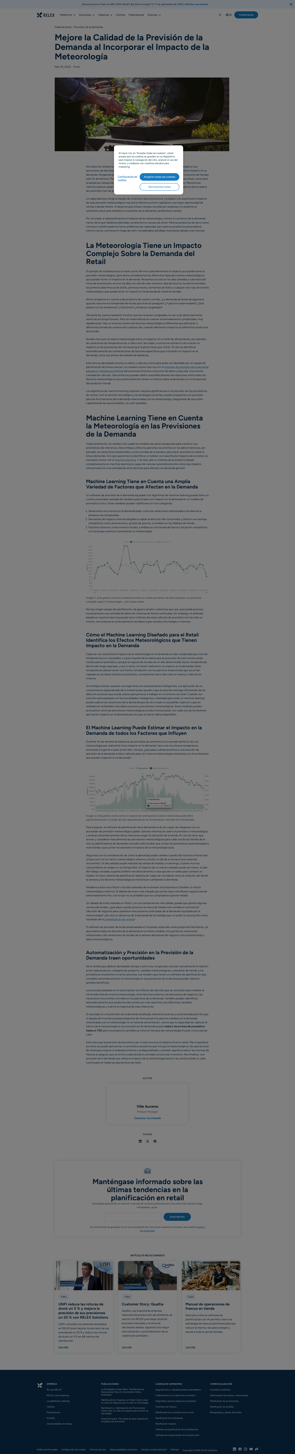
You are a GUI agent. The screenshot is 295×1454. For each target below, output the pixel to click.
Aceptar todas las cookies (159, 177)
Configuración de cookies (127, 178)
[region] (148, 169)
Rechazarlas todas (159, 187)
